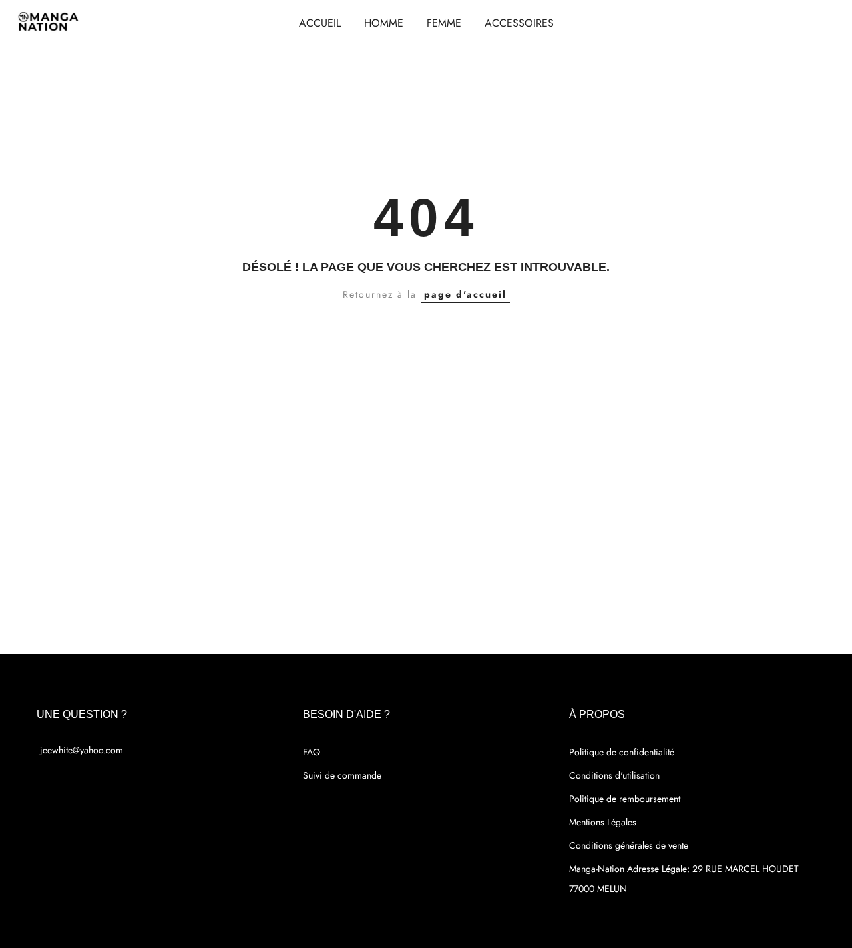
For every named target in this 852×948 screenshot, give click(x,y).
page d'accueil (465, 294)
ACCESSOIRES (519, 23)
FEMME (444, 23)
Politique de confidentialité (621, 752)
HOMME (383, 23)
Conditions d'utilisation (614, 775)
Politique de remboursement (624, 798)
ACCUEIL (320, 23)
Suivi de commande (342, 775)
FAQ (311, 752)
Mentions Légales (602, 822)
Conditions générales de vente (628, 845)
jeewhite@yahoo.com (81, 750)
